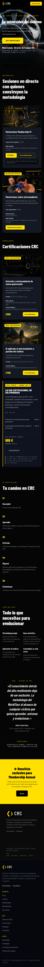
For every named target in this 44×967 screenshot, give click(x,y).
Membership (6, 906)
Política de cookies (8, 951)
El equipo (5, 927)
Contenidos (6, 923)
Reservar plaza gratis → (15, 227)
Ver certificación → (31, 314)
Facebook (16, 886)
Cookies (31, 855)
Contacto (5, 930)
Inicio (4, 895)
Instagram (6, 886)
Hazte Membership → (26, 155)
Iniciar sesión (36, 3)
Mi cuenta (5, 910)
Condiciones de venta (10, 947)
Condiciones (23, 855)
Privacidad (14, 855)
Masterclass (6, 903)
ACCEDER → (11, 155)
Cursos (4, 899)
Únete (22, 793)
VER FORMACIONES (13, 41)
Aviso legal (6, 940)
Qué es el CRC (7, 919)
